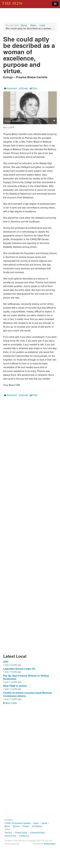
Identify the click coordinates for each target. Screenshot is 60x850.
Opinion (16, 826)
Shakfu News (49, 843)
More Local (11, 702)
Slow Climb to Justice (15, 685)
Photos (26, 826)
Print (34, 88)
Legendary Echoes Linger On (19, 668)
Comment (12, 88)
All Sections (37, 826)
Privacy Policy (21, 832)
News (33, 25)
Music (7, 826)
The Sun (8, 832)
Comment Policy (37, 832)
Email (25, 88)
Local (42, 25)
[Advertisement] (30, 527)
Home (24, 25)
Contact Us (24, 835)
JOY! (5, 661)
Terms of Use (10, 835)
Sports (44, 823)
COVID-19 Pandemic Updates (18, 823)
